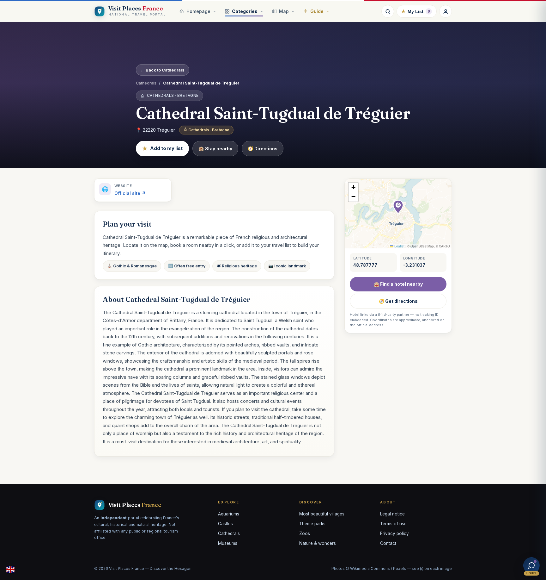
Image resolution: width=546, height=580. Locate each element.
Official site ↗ (130, 193)
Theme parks (312, 523)
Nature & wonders (317, 543)
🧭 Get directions (398, 301)
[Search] (387, 11)
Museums (227, 543)
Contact (388, 543)
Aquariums (228, 513)
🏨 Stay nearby (215, 148)
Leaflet (398, 246)
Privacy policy (394, 533)
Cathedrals (146, 83)
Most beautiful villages (321, 513)
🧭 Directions (262, 148)
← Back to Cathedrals (163, 69)
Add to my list (162, 148)
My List (415, 11)
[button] (398, 207)
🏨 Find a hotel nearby (398, 284)
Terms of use (393, 523)
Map (284, 11)
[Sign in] (445, 11)
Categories (245, 11)
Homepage (198, 11)
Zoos (304, 533)
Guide (317, 11)
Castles (225, 523)
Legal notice (392, 513)
